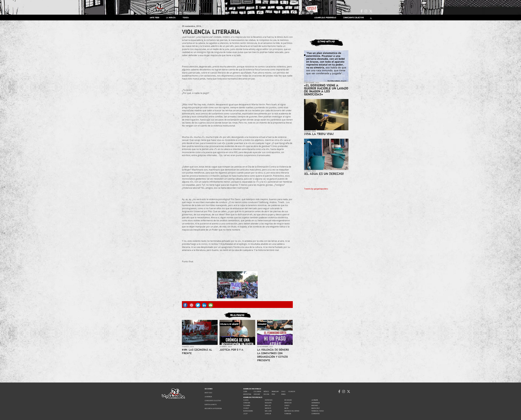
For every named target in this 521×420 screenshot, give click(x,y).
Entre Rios (268, 400)
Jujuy (245, 413)
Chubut (246, 408)
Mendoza (287, 403)
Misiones (314, 405)
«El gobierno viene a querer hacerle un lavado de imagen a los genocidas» (326, 89)
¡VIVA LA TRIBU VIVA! (319, 134)
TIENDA (186, 17)
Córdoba (246, 403)
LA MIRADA (171, 17)
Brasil (283, 394)
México (266, 391)
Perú (273, 394)
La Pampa (314, 400)
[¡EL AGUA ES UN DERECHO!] (326, 154)
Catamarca (315, 403)
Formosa (287, 413)
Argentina (247, 394)
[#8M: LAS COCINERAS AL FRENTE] (200, 332)
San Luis (268, 405)
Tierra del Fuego (317, 411)
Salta (286, 408)
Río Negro (288, 400)
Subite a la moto (211, 404)
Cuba (245, 391)
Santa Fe (268, 408)
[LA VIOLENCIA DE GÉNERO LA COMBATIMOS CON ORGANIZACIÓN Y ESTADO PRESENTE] (275, 332)
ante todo (154, 17)
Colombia (257, 391)
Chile (283, 391)
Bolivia (266, 394)
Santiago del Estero (291, 411)
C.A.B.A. (246, 400)
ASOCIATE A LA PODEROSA (213, 408)
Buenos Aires (248, 411)
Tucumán (246, 405)
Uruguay (257, 394)
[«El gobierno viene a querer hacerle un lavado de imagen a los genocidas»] (326, 66)
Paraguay (275, 391)
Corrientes (315, 413)
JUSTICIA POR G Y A (231, 349)
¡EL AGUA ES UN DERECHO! (324, 174)
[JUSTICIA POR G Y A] (237, 332)
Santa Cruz (315, 408)
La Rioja (268, 413)
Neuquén (268, 403)
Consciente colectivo (353, 17)
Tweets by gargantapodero (316, 189)
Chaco (286, 405)
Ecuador (291, 391)
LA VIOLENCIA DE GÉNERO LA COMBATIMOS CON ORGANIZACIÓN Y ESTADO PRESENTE (273, 355)
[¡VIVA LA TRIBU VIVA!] (326, 114)
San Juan (268, 411)
